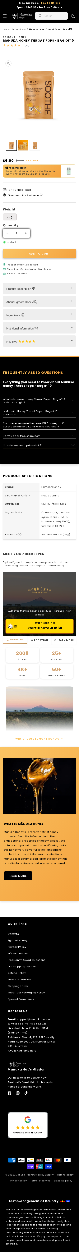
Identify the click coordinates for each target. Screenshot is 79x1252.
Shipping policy (63, 1180)
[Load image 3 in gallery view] (35, 145)
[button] (5, 16)
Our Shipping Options (22, 966)
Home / (7, 29)
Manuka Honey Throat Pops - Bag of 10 (50, 29)
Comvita (13, 934)
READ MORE (18, 876)
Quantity (10, 225)
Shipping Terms (18, 986)
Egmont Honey (17, 940)
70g (10, 217)
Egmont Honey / (20, 29)
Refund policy (65, 1174)
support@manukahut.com (35, 1019)
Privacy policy (18, 1180)
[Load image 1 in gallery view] (11, 145)
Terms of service (40, 1180)
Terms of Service (19, 979)
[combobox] (51, 16)
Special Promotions (21, 999)
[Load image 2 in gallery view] (23, 145)
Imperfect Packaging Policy (26, 992)
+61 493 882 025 (36, 1023)
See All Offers (50, 3)
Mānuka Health (18, 953)
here (33, 1050)
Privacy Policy (17, 947)
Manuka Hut (23, 1174)
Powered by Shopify (42, 1174)
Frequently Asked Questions (26, 960)
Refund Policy (17, 973)
